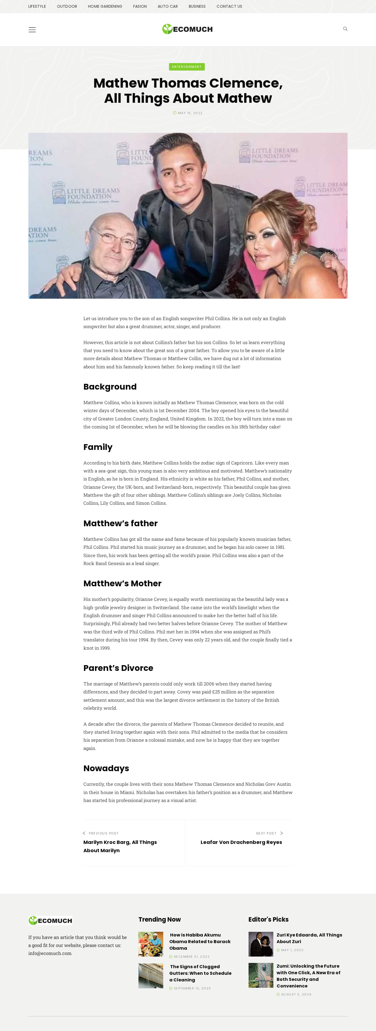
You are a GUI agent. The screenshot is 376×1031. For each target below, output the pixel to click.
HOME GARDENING (105, 6)
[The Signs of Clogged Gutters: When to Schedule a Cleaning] (150, 976)
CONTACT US (229, 6)
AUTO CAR (168, 6)
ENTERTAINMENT (187, 66)
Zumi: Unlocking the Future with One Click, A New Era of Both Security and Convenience (308, 976)
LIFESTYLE (37, 6)
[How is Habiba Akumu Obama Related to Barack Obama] (150, 945)
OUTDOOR (67, 6)
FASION (140, 6)
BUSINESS (197, 6)
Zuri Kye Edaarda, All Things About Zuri (309, 938)
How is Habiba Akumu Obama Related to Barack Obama (200, 941)
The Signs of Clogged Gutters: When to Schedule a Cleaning (200, 973)
